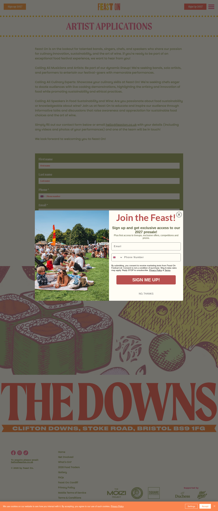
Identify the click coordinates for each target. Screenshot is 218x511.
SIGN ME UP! (146, 279)
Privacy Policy (117, 506)
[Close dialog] (179, 214)
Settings (191, 506)
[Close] (214, 506)
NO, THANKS (146, 293)
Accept (205, 506)
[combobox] (117, 257)
